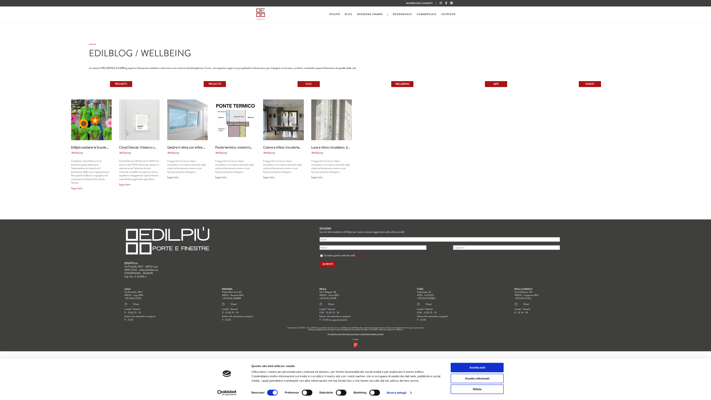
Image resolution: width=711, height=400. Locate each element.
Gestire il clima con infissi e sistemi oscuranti (198, 147)
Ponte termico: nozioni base (235, 147)
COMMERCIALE (427, 14)
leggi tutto (77, 188)
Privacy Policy (363, 255)
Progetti (121, 84)
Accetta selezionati (477, 378)
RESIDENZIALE (402, 14)
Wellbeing (402, 84)
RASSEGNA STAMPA (370, 14)
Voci (308, 84)
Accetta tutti (477, 367)
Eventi (589, 84)
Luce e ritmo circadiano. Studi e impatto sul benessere (349, 147)
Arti (496, 84)
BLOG (348, 14)
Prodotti (214, 84)
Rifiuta (477, 389)
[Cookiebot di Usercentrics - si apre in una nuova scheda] (227, 393)
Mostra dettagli (397, 392)
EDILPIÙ (334, 14)
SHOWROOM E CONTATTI (419, 3)
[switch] (307, 393)
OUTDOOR (448, 14)
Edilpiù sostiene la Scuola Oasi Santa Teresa (101, 147)
